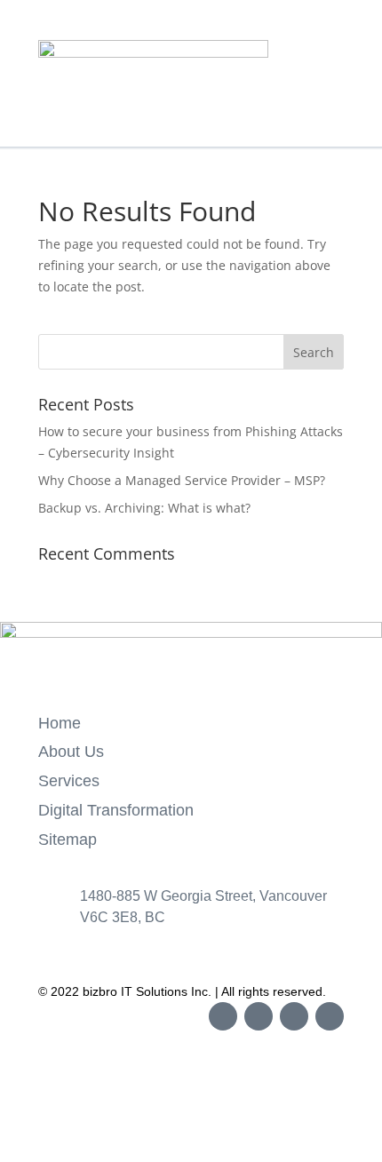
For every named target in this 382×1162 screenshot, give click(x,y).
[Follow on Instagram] (258, 1016)
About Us (71, 751)
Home (59, 723)
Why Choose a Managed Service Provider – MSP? (181, 480)
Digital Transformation (116, 810)
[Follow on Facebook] (223, 1016)
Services (68, 781)
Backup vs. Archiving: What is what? (144, 507)
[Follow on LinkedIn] (294, 1016)
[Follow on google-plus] (329, 1016)
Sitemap (67, 839)
